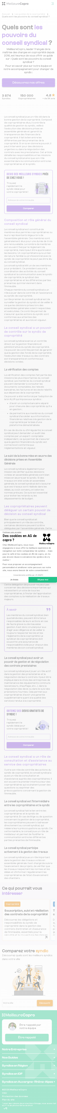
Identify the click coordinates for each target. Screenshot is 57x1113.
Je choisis (14, 580)
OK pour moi (42, 580)
